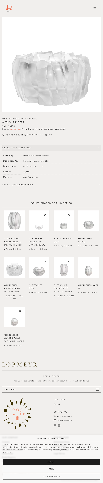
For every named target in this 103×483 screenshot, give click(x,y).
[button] (51, 65)
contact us (15, 129)
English (57, 404)
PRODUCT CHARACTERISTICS (17, 148)
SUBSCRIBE (10, 389)
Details (14, 244)
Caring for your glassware (18, 185)
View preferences (51, 477)
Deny (51, 469)
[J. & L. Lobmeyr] (9, 8)
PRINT (51, 135)
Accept (51, 462)
